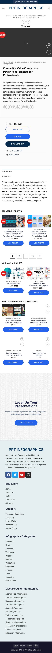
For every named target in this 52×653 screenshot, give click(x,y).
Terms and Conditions (14, 514)
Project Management (14, 615)
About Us (9, 492)
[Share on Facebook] (10, 107)
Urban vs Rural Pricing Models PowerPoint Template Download (39, 234)
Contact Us (10, 499)
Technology (10, 552)
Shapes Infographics (14, 608)
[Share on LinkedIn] (27, 107)
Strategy (9, 559)
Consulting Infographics (15, 597)
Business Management (37, 62)
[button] (3, 8)
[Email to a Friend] (18, 107)
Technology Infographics (16, 626)
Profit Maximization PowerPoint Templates (13, 321)
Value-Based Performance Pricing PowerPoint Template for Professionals (13, 234)
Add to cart (18, 129)
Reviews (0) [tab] (6, 176)
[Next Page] (39, 256)
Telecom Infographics (14, 619)
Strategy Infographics (14, 604)
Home (8, 16)
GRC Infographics (12, 611)
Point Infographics (13, 629)
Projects (8, 556)
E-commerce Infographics (16, 594)
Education (9, 541)
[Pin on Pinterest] (23, 107)
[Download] (48, 52)
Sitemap (9, 503)
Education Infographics (15, 633)
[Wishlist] (48, 45)
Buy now (17, 137)
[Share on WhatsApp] (5, 107)
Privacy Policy (11, 525)
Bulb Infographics (13, 283)
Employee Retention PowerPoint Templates (38, 321)
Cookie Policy (11, 528)
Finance (8, 570)
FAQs (7, 496)
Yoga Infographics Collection (39, 354)
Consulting (10, 563)
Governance (10, 580)
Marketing (9, 577)
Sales (7, 573)
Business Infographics (14, 601)
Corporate (9, 566)
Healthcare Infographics (15, 622)
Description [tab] (7, 171)
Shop (15, 16)
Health (8, 545)
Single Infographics (27, 16)
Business (9, 549)
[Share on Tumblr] (31, 107)
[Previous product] (28, 22)
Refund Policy (11, 521)
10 (32, 256)
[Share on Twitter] (14, 107)
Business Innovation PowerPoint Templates (13, 354)
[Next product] (24, 22)
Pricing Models (32, 18)
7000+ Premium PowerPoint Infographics (38, 285)
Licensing (9, 518)
